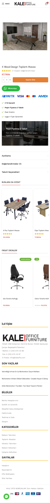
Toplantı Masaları (9, 439)
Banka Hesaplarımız (10, 400)
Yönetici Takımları (9, 444)
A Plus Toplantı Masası (11, 230)
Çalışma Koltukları (9, 452)
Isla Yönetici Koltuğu (10, 299)
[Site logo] (25, 4)
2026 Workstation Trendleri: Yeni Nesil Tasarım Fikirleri (22, 386)
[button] (5, 36)
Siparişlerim (7, 470)
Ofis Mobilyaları (8, 474)
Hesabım (5, 466)
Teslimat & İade (8, 417)
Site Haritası (7, 478)
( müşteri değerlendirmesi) (23, 71)
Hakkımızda (6, 413)
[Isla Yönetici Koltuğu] (17, 277)
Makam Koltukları (9, 448)
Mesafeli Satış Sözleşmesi (12, 409)
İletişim (5, 422)
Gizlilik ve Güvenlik (9, 405)
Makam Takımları (9, 435)
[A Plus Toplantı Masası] (17, 208)
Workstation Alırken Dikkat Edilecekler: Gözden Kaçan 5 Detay (25, 379)
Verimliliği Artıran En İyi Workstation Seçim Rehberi (21, 372)
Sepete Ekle (30, 80)
